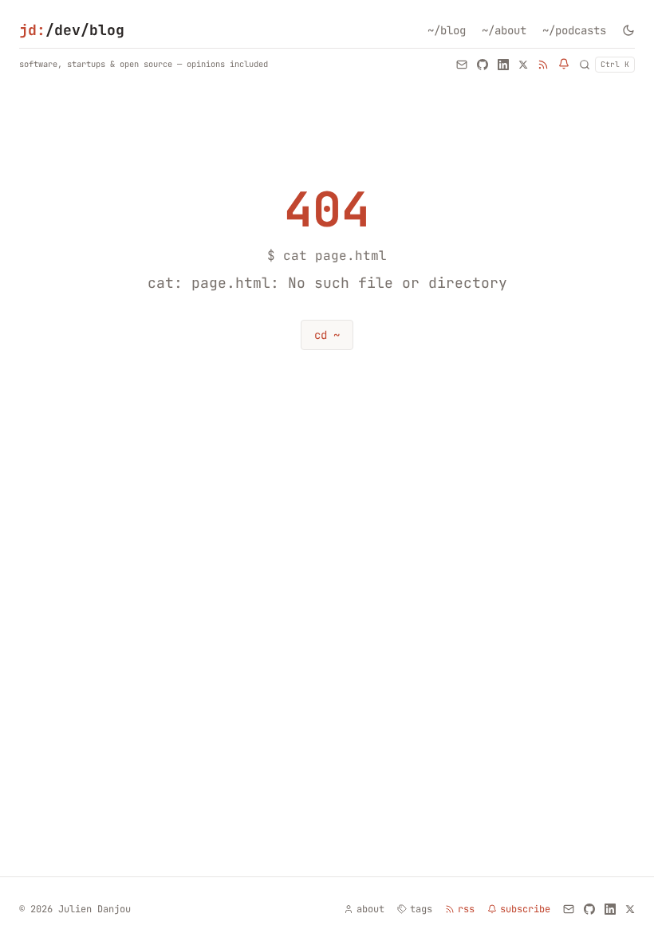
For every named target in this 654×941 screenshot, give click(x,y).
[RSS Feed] (543, 64)
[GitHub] (482, 64)
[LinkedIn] (503, 64)
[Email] (461, 64)
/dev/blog (71, 30)
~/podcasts (574, 30)
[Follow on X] (523, 64)
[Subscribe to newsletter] (564, 63)
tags (421, 909)
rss (466, 909)
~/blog (446, 30)
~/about (504, 30)
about (370, 909)
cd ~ (327, 335)
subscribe (525, 909)
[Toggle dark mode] (628, 30)
